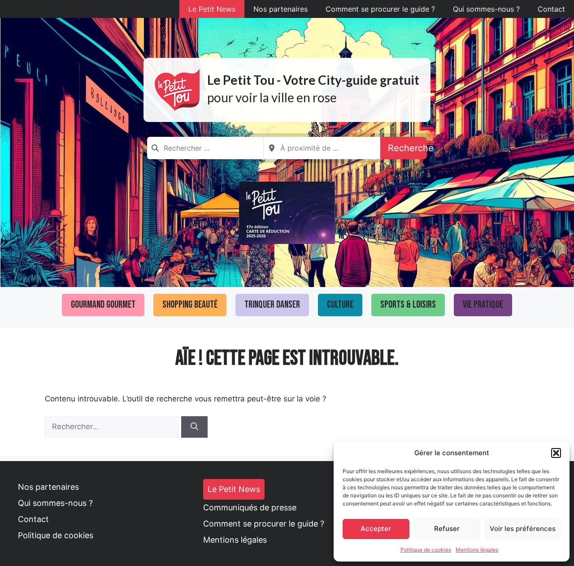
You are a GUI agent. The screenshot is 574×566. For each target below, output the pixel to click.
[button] (556, 452)
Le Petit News (211, 8)
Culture (340, 305)
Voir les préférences (523, 528)
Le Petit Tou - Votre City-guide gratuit (313, 79)
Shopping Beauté (189, 305)
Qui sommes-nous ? (486, 8)
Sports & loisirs (408, 305)
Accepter (376, 528)
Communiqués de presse (249, 507)
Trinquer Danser (272, 305)
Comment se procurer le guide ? (380, 8)
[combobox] (205, 148)
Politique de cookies (425, 549)
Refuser (447, 528)
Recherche (407, 148)
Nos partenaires (280, 8)
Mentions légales (477, 549)
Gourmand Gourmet (103, 305)
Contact (551, 8)
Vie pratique (483, 305)
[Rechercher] (194, 427)
